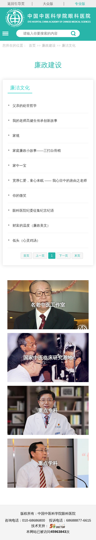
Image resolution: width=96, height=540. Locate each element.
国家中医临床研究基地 (48, 357)
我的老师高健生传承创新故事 (35, 121)
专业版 (80, 4)
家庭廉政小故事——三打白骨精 (37, 150)
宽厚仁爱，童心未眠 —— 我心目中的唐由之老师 (50, 180)
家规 (16, 136)
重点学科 (48, 463)
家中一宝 (19, 165)
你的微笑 (19, 195)
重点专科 (48, 410)
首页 (32, 45)
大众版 (48, 4)
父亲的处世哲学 (25, 106)
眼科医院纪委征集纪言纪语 (33, 210)
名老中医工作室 (48, 304)
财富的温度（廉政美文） (31, 225)
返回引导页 (16, 4)
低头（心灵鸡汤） (26, 240)
